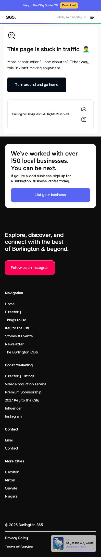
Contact (11, 448)
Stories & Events (19, 336)
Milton (10, 480)
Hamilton (12, 472)
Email (9, 440)
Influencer (13, 408)
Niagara (11, 496)
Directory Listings (20, 376)
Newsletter (14, 344)
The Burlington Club (21, 352)
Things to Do (15, 320)
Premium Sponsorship (23, 392)
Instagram (13, 416)
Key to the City (17, 328)
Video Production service (26, 384)
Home (10, 304)
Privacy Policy (16, 538)
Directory (13, 312)
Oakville (11, 488)
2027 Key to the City (22, 400)
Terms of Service (19, 547)
